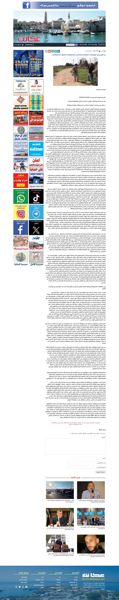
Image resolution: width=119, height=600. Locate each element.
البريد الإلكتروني (101, 463)
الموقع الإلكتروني (101, 467)
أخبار (76, 577)
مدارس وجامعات (55, 587)
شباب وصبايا (39, 580)
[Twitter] (19, 45)
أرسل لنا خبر (23, 580)
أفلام (42, 587)
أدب (42, 577)
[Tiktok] (15, 45)
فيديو (75, 580)
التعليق (103, 437)
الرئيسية (24, 577)
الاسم (104, 458)
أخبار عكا (74, 587)
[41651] (59, 8)
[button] (58, 51)
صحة (42, 582)
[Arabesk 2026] (28, 77)
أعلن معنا (24, 582)
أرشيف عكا (74, 590)
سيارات (58, 585)
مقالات (58, 590)
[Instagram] (17, 45)
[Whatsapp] (21, 45)
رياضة (59, 582)
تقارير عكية (74, 585)
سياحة (58, 580)
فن (60, 577)
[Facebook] (23, 45)
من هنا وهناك (73, 582)
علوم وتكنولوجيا (39, 585)
